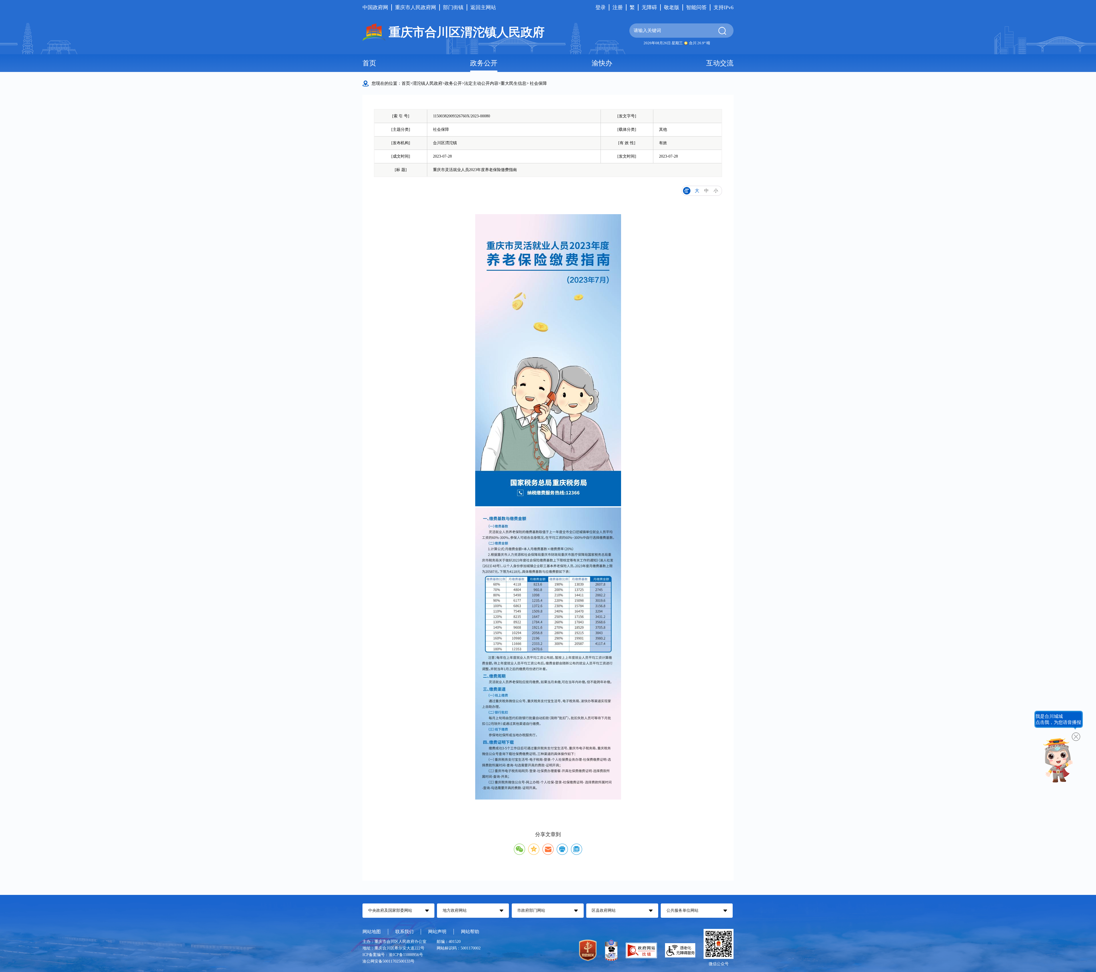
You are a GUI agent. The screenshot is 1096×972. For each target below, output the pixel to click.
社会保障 (538, 83)
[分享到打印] (562, 849)
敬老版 (671, 7)
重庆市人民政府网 (415, 7)
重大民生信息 (513, 83)
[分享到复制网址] (576, 849)
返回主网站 (483, 7)
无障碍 (649, 7)
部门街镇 (453, 7)
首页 (369, 63)
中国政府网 (375, 7)
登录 (600, 7)
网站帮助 (470, 931)
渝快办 (602, 63)
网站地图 (371, 931)
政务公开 (483, 63)
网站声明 (437, 931)
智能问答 (696, 7)
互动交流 (720, 63)
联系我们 (404, 931)
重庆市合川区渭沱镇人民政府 (467, 32)
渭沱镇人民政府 (427, 83)
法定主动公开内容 (481, 83)
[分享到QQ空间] (533, 849)
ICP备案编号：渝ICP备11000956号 (392, 955)
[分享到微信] (519, 849)
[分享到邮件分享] (548, 849)
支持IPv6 (724, 7)
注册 (618, 7)
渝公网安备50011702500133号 (388, 961)
